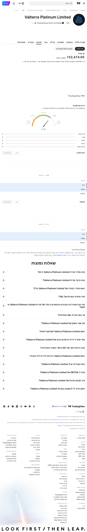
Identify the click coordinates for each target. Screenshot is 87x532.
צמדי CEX (81, 454)
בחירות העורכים (35, 461)
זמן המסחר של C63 (60, 499)
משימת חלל (63, 479)
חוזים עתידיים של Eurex (59, 467)
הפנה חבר (36, 443)
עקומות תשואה (80, 492)
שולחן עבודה (81, 508)
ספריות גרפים (11, 440)
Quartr (60, 425)
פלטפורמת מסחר (10, 447)
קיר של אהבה (35, 440)
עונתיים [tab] (31, 42)
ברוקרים (64, 454)
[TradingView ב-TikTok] (8, 406)
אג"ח (83, 449)
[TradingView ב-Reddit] (4, 406)
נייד (84, 506)
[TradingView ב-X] (33, 406)
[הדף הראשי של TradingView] (79, 3)
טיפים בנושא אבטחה (60, 518)
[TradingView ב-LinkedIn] (16, 406)
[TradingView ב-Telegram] (12, 406)
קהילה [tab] (52, 42)
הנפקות (82, 483)
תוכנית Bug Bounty (60, 520)
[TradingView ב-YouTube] (25, 406)
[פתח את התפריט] (84, 3)
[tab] (80, 49)
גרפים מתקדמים (11, 445)
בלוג (65, 481)
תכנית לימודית (11, 461)
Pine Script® (80, 499)
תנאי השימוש (61, 255)
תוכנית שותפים (11, 458)
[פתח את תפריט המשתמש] (14, 3)
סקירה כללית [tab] (80, 42)
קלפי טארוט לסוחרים (60, 497)
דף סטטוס (63, 522)
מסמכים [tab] (60, 42)
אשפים (37, 470)
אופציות (82, 495)
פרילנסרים (36, 472)
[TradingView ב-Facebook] (29, 406)
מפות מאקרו (81, 497)
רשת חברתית (35, 438)
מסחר (38, 456)
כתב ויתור (64, 508)
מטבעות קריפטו (80, 451)
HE (20, 3)
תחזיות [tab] (38, 42)
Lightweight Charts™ (9, 443)
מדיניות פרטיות (62, 510)
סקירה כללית (63, 451)
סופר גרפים (81, 438)
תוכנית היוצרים (35, 445)
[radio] (16, 152)
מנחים (38, 450)
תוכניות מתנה (62, 445)
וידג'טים (13, 438)
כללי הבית (36, 447)
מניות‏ (83, 444)
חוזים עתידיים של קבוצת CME (57, 465)
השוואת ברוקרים (62, 456)
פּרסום (14, 454)
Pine (83, 458)
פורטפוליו (82, 490)
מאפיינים (64, 438)
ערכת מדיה (63, 488)
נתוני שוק (64, 443)
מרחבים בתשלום (34, 474)
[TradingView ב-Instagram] (21, 406)
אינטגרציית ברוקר (10, 456)
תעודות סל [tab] (21, 42)
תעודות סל (81, 447)
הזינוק (65, 458)
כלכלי (83, 476)
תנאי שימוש (63, 506)
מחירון (65, 440)
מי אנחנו (64, 476)
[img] (35, 23)
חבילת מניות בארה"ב (60, 470)
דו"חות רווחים (80, 479)
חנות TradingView (61, 495)
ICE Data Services (62, 416)
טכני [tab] (45, 42)
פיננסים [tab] (69, 42)
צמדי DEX (81, 456)
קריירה (65, 486)
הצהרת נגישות (62, 515)
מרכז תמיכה (63, 483)
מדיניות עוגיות (62, 513)
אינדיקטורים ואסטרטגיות (32, 467)
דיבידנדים (82, 481)
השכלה (37, 458)
